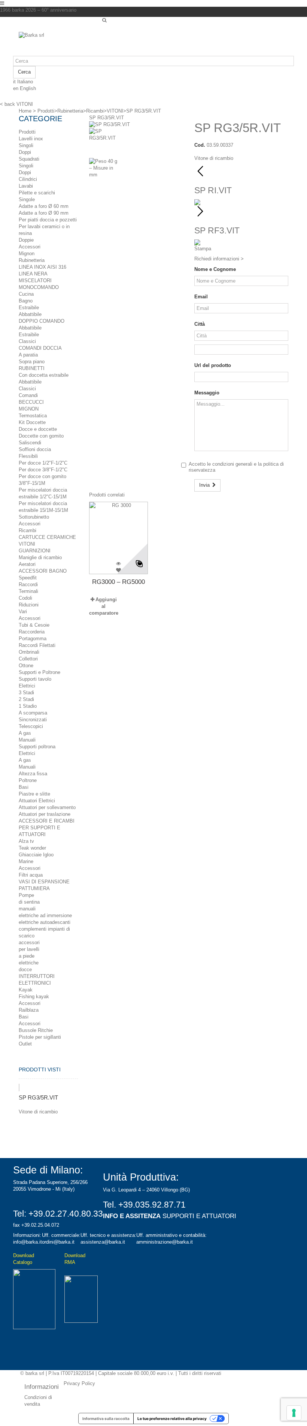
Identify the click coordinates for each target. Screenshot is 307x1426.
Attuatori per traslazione (44, 814)
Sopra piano (32, 361)
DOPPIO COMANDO (41, 321)
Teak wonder (32, 848)
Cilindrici (28, 179)
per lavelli (29, 949)
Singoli (26, 145)
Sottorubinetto (34, 517)
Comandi (28, 395)
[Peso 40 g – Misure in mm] (136, 173)
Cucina (26, 294)
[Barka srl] (58, 44)
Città (199, 324)
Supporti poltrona (37, 746)
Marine (26, 861)
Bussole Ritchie (36, 1030)
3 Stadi (26, 692)
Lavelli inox (31, 138)
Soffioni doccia (35, 449)
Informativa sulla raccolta (106, 1418)
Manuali (27, 740)
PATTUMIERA (34, 888)
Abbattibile (30, 314)
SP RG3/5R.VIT (38, 1097)
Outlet (25, 1044)
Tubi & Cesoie (34, 625)
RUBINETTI (32, 368)
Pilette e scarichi (37, 193)
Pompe (26, 895)
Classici (27, 341)
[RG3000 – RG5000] (118, 531)
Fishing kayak (34, 996)
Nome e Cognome (215, 269)
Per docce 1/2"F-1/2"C (43, 463)
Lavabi (26, 186)
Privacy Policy (79, 1383)
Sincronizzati (33, 719)
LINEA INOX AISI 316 (42, 267)
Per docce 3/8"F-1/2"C (43, 469)
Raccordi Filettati (37, 645)
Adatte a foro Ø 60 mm (44, 206)
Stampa (202, 248)
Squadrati (29, 159)
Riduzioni (29, 605)
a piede (26, 956)
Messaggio (206, 393)
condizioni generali (232, 464)
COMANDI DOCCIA (40, 348)
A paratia (28, 355)
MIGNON (29, 409)
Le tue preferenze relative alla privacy (172, 1418)
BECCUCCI (31, 402)
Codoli (25, 598)
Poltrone (28, 780)
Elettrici (27, 686)
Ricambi (27, 530)
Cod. (199, 145)
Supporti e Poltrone (39, 672)
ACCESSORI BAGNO (43, 571)
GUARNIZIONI (35, 551)
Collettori (28, 659)
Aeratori (27, 564)
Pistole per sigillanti (40, 1037)
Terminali (28, 591)
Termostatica (33, 415)
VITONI (27, 544)
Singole (27, 199)
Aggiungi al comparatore (103, 606)
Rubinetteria (32, 260)
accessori (29, 942)
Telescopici (31, 726)
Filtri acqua (31, 875)
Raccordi (28, 584)
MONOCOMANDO (39, 287)
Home (25, 111)
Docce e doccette (38, 429)
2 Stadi (26, 699)
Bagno (26, 301)
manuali (27, 909)
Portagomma (32, 638)
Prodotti (27, 132)
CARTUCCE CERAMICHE (47, 537)
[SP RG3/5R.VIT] (109, 124)
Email (201, 296)
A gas (25, 733)
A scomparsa (33, 713)
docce (25, 969)
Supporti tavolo (35, 679)
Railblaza (29, 1010)
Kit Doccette (32, 422)
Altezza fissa (33, 773)
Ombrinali (29, 652)
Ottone (26, 665)
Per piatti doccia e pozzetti (48, 220)
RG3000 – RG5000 (118, 581)
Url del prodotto (212, 365)
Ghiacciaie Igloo (36, 854)
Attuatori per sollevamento (47, 807)
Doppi (25, 152)
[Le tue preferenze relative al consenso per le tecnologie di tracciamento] (294, 1413)
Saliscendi (30, 442)
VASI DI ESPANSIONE (44, 881)
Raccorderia (32, 632)
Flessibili (28, 456)
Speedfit (28, 578)
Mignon (26, 253)
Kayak (26, 990)
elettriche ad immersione (45, 915)
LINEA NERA (33, 274)
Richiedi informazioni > (219, 259)
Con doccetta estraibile (44, 375)
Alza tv (26, 841)
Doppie (26, 240)
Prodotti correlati (107, 495)
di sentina (29, 902)
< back (7, 104)
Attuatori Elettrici (37, 800)
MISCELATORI (35, 280)
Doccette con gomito (41, 436)
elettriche (29, 963)
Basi (23, 787)
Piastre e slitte (34, 794)
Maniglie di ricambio (40, 557)
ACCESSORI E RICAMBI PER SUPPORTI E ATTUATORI (47, 827)
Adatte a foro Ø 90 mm (44, 213)
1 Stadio (28, 706)
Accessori (29, 247)
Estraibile (29, 307)
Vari (23, 611)
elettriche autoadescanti (44, 922)
